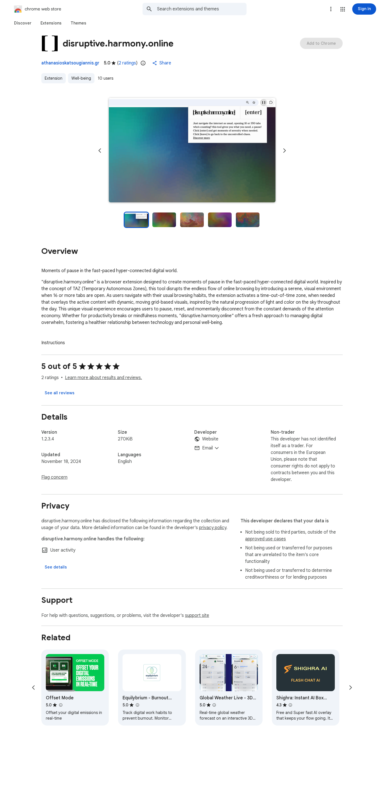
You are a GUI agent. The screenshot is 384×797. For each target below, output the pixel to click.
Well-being (81, 78)
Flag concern (54, 477)
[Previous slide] (99, 150)
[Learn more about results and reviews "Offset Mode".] (60, 705)
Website (210, 439)
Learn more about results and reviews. (103, 377)
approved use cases (265, 539)
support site (197, 615)
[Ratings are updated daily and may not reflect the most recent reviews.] (143, 63)
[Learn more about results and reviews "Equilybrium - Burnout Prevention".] (137, 705)
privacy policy (212, 527)
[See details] (55, 567)
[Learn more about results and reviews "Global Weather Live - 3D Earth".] (214, 705)
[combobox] (202, 9)
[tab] (23, 23)
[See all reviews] (59, 393)
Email (207, 448)
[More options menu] (330, 9)
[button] (342, 9)
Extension (53, 78)
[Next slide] (284, 150)
